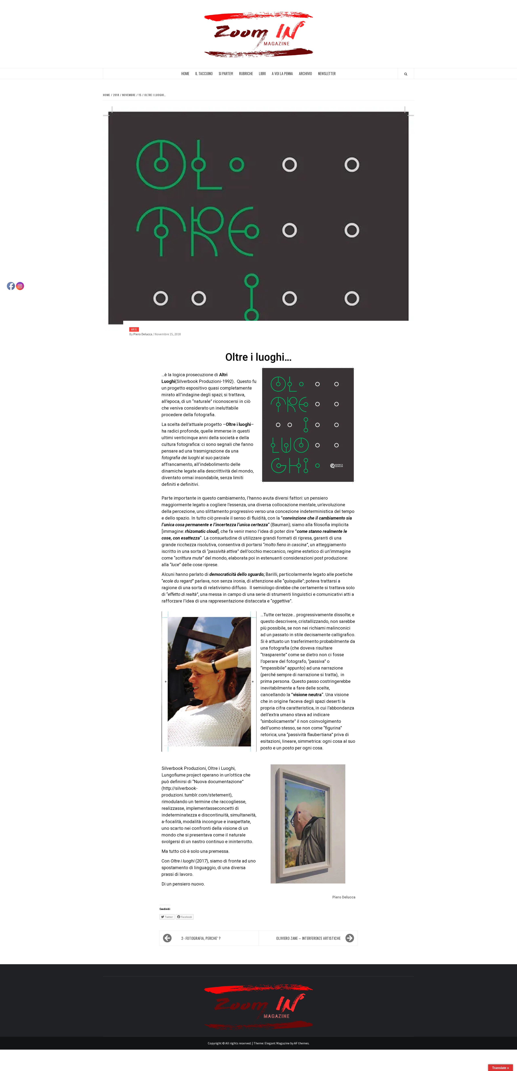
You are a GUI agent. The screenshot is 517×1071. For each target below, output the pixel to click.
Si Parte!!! (226, 73)
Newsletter (327, 73)
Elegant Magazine (277, 1043)
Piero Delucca (143, 334)
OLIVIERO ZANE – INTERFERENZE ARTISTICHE (308, 938)
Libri (262, 73)
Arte (134, 329)
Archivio (305, 73)
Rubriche (246, 73)
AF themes (301, 1043)
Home (185, 73)
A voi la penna (282, 73)
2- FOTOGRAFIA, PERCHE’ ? (201, 938)
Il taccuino (204, 73)
